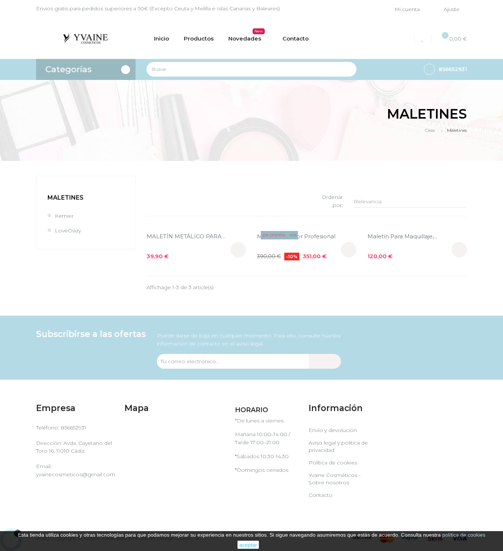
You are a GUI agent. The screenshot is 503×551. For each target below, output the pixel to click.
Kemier (64, 216)
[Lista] (162, 200)
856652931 (73, 427)
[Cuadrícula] (151, 200)
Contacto (321, 495)
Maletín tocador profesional (296, 236)
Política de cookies (333, 462)
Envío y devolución (333, 430)
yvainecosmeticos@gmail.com (75, 474)
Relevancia (408, 201)
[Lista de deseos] (423, 38)
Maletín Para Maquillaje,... (402, 236)
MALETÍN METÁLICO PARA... (186, 236)
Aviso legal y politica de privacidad (338, 446)
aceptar (248, 545)
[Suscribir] (325, 361)
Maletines (66, 197)
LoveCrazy (68, 230)
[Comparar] (406, 38)
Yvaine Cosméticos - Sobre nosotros (334, 479)
